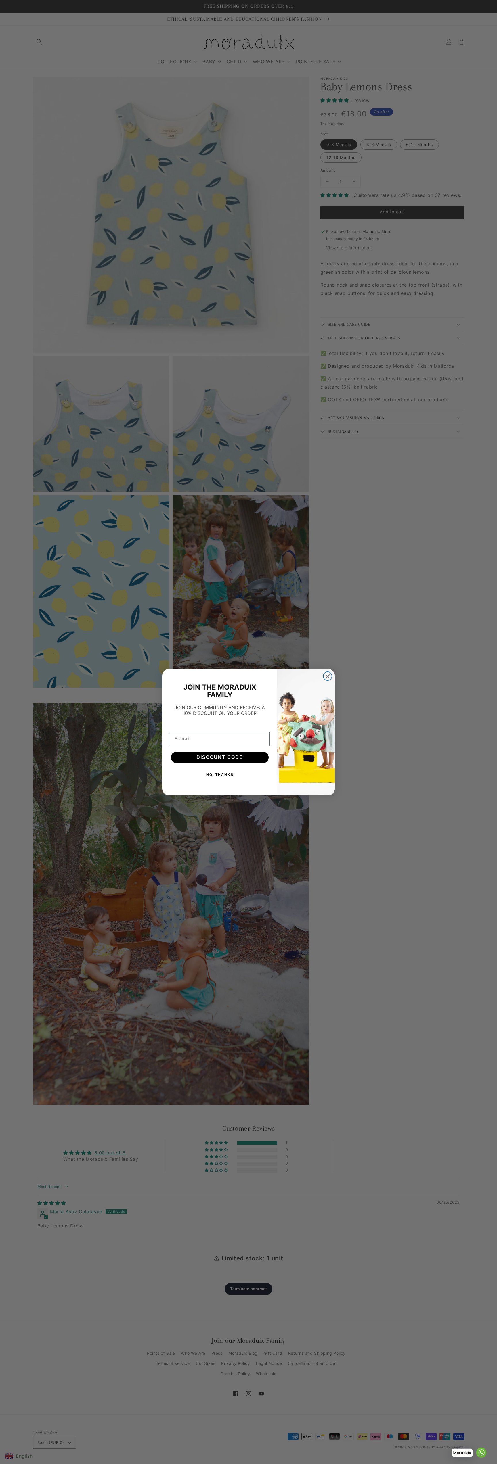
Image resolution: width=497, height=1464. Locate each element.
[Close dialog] (327, 676)
